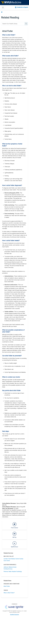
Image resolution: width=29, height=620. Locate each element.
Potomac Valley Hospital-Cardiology (13, 571)
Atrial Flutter (7, 586)
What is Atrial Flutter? (9, 592)
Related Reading (10, 17)
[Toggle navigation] (3, 7)
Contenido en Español (22, 7)
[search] (13, 24)
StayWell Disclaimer (14, 614)
